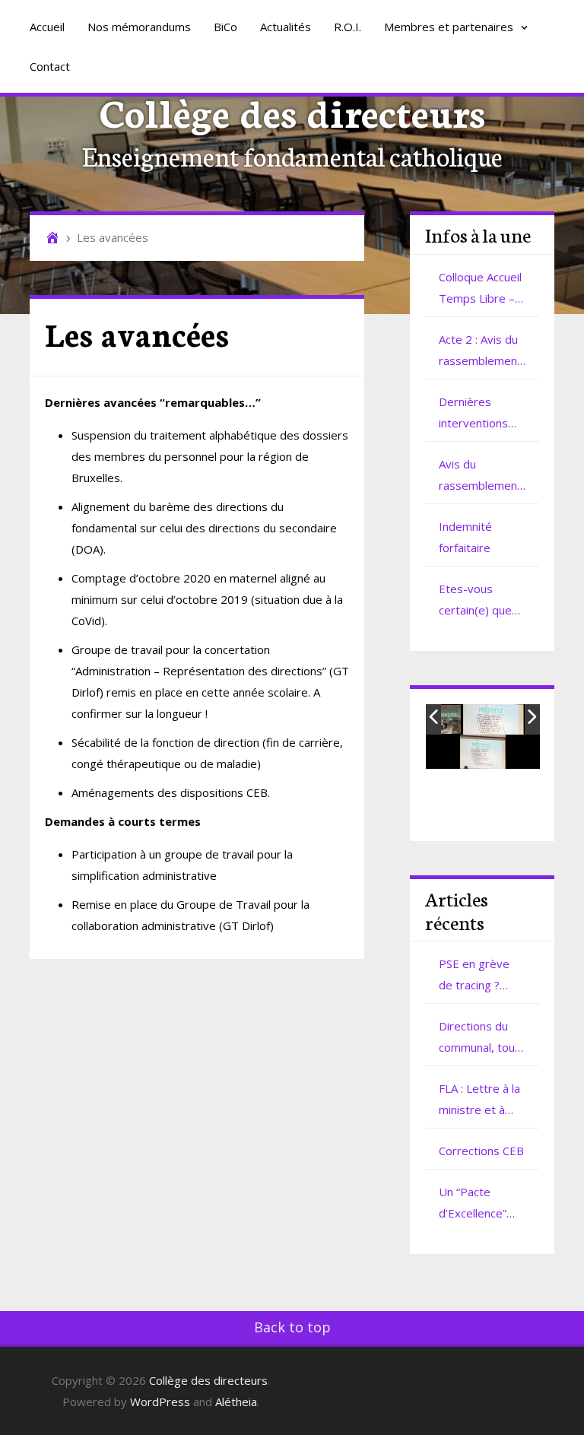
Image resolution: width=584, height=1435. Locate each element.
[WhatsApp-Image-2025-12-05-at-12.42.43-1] (493, 719)
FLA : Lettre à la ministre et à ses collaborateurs (479, 1100)
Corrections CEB (481, 1150)
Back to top (292, 1327)
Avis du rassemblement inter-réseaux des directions (480, 476)
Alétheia (236, 1401)
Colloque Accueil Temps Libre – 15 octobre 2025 (480, 289)
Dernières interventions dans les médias (481, 413)
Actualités (285, 26)
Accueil (47, 26)
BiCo (225, 26)
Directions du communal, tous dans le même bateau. (480, 1038)
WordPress (160, 1401)
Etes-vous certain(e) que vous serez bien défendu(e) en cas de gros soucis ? (480, 601)
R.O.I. (347, 26)
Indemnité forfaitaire (465, 537)
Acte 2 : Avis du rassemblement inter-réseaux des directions (480, 351)
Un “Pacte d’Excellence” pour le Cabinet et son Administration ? (480, 1204)
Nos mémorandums (139, 26)
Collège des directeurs (292, 111)
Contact (50, 66)
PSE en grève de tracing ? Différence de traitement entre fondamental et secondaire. (479, 975)
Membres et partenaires (450, 26)
